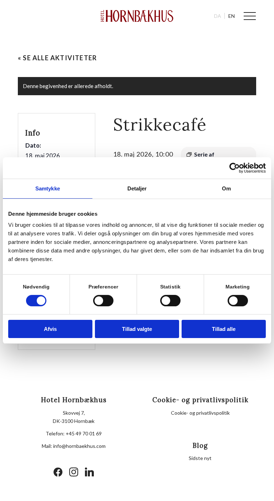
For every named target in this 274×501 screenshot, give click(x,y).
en (231, 16)
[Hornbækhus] (137, 16)
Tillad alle (223, 329)
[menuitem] (246, 16)
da (217, 16)
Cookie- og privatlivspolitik (200, 413)
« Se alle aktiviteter (57, 58)
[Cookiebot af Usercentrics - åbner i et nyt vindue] (234, 168)
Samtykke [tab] (47, 188)
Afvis (50, 329)
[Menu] (246, 16)
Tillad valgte (137, 329)
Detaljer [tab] (137, 188)
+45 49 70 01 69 (84, 433)
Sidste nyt (200, 458)
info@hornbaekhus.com (79, 446)
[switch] (103, 300)
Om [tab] (226, 188)
